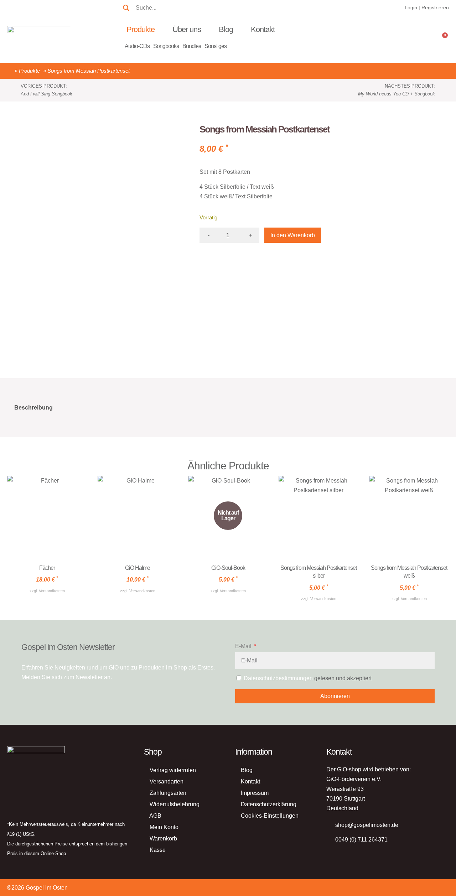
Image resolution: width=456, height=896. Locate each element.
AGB (155, 816)
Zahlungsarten (168, 793)
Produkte (140, 29)
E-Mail (244, 646)
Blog (226, 29)
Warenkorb (163, 838)
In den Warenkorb (292, 235)
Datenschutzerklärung (268, 804)
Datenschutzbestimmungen (278, 678)
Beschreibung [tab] (33, 408)
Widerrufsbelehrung (175, 804)
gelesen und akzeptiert (308, 678)
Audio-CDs (137, 46)
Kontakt (263, 29)
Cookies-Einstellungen (270, 816)
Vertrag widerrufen (173, 770)
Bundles (191, 46)
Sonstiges (215, 46)
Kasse (158, 850)
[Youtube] (15, 6)
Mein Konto (164, 827)
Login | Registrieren (427, 7)
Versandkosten (52, 591)
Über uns (186, 29)
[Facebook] (33, 6)
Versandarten (166, 781)
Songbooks (166, 46)
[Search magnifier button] (126, 5)
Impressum (255, 793)
